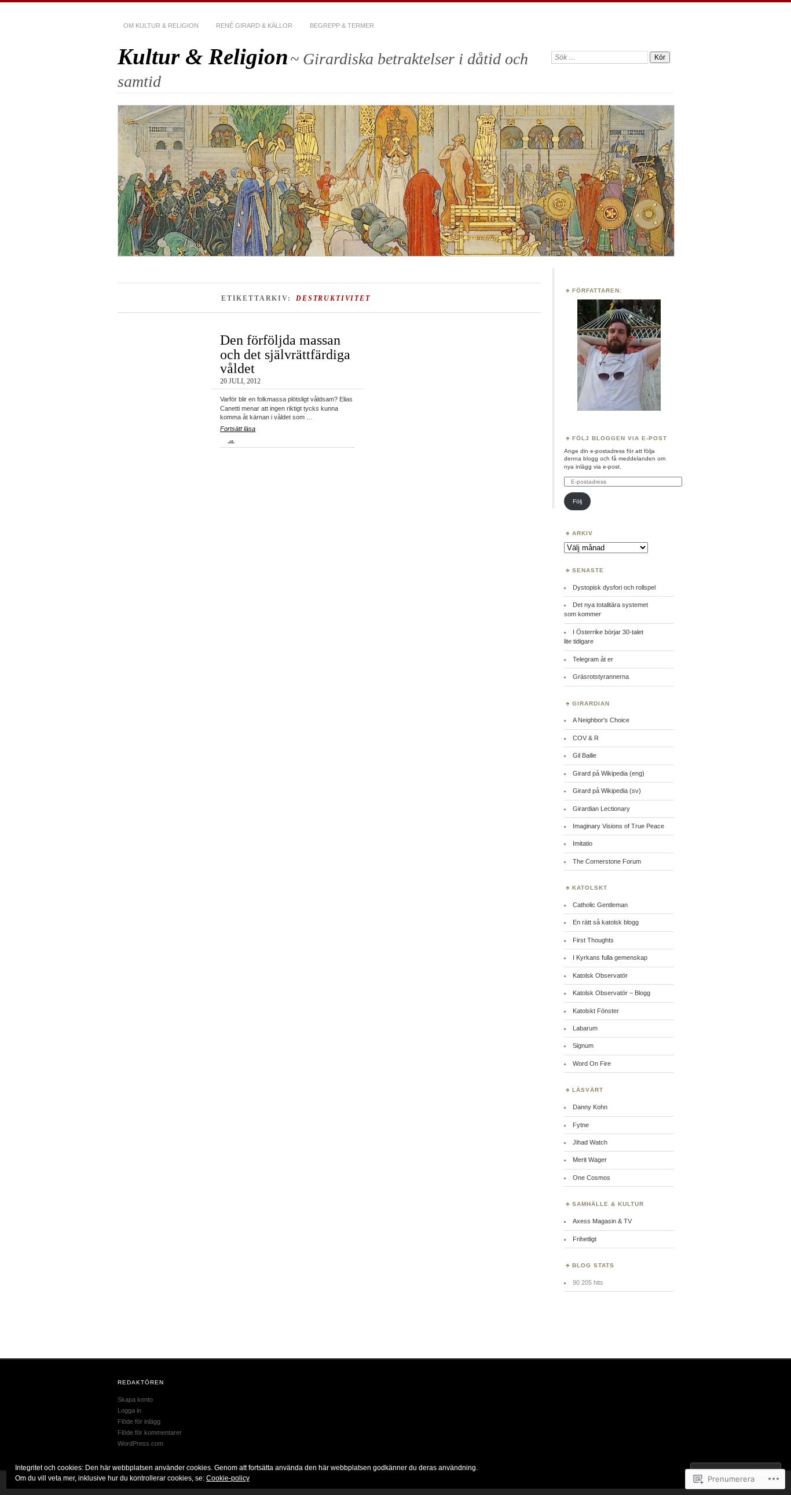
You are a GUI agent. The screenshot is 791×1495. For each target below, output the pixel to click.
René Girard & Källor (254, 25)
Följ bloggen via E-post (619, 438)
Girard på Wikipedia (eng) (608, 773)
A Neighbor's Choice (601, 720)
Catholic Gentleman (600, 904)
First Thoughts (593, 940)
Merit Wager (590, 1159)
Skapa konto (135, 1399)
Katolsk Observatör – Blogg (611, 992)
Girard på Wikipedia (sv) (607, 790)
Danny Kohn (590, 1106)
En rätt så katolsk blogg (606, 922)
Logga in (129, 1410)
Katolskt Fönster (596, 1010)
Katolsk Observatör (600, 975)
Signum (583, 1045)
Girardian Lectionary (601, 808)
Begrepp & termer (342, 25)
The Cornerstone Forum (607, 861)
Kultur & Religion (203, 56)
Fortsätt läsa (237, 434)
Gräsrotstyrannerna (601, 676)
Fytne (581, 1124)
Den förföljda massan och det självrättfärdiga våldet (285, 354)
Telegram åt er (593, 659)
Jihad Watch (590, 1142)
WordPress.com (140, 1443)
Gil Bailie (584, 755)
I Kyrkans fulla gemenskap (610, 957)
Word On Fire (592, 1063)
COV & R (586, 737)
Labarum (585, 1028)
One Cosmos (591, 1177)
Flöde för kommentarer (150, 1432)
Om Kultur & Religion (161, 25)
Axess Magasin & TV (602, 1221)
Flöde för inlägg (139, 1421)
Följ (577, 501)
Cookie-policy (228, 1478)
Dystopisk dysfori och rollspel (614, 587)
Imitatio (582, 843)
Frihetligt (584, 1239)
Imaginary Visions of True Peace (618, 826)
